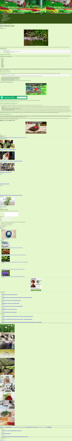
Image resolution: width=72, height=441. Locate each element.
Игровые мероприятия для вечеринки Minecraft (8, 149)
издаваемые (3, 135)
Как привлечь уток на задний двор (10, 74)
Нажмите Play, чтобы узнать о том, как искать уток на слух (12, 51)
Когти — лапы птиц (3, 206)
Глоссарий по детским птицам (5, 238)
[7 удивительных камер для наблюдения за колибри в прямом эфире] (7, 159)
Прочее (3, 21)
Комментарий (2, 216)
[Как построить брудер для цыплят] (7, 425)
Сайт (0, 220)
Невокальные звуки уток (6, 50)
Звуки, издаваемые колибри (4, 183)
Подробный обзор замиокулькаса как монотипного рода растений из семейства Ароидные (13, 269)
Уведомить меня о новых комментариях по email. (7, 223)
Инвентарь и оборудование (6, 18)
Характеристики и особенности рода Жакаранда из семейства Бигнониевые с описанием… (13, 276)
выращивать (8, 427)
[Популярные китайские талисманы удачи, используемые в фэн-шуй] (7, 193)
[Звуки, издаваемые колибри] (7, 182)
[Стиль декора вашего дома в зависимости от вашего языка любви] (7, 340)
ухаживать (49, 427)
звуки (0, 135)
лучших (29, 427)
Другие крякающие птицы (6, 52)
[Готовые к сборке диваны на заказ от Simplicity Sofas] (7, 408)
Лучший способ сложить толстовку (5, 172)
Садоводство (4, 17)
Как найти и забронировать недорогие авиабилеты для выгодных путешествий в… (12, 247)
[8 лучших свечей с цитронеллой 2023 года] (7, 416)
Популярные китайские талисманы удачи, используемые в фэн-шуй (11, 195)
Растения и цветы (4, 14)
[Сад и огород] (4, 10)
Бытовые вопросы (5, 20)
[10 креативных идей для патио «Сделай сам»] (7, 391)
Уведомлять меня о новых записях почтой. (6, 224)
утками (6, 135)
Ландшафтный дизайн (5, 19)
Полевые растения (5, 16)
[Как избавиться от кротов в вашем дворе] (7, 374)
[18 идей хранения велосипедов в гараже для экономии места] (7, 357)
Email (1, 219)
